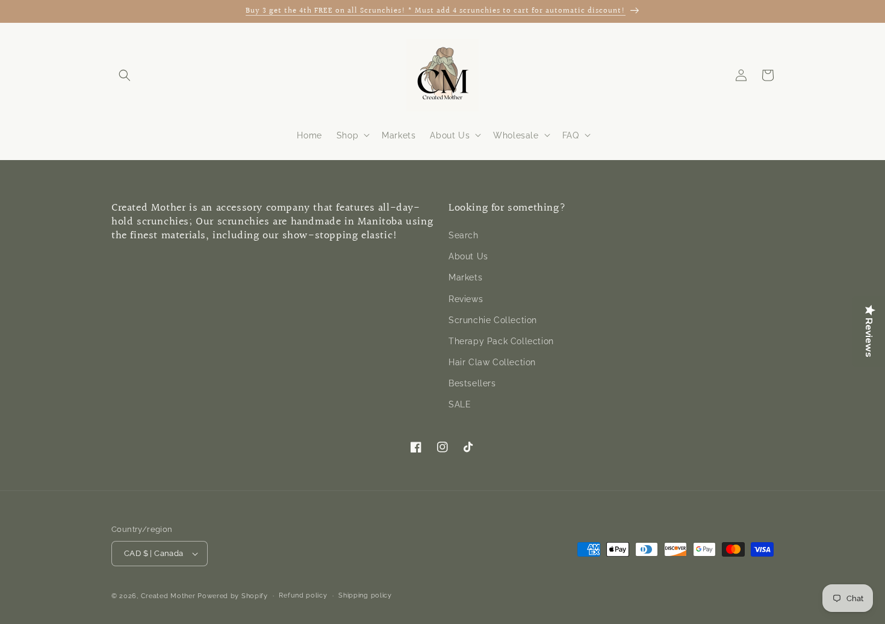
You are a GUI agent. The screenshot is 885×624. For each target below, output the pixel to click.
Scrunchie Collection (493, 320)
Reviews (466, 299)
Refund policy (303, 595)
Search (464, 235)
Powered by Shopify (232, 596)
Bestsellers (472, 383)
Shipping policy (365, 595)
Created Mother (168, 596)
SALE (460, 405)
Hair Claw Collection (492, 362)
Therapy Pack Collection (501, 341)
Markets (465, 278)
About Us (468, 256)
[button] (124, 75)
